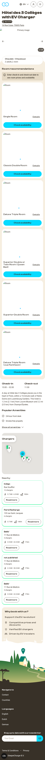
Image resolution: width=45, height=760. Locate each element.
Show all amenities (11, 427)
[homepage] (5, 4)
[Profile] (33, 4)
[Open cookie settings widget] (4, 756)
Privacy (26, 750)
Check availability (22, 125)
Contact (5, 695)
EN (24, 4)
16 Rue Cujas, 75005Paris (13, 25)
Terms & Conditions (10, 750)
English (5, 714)
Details (36, 117)
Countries (6, 700)
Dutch (4, 719)
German (5, 724)
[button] (22, 492)
